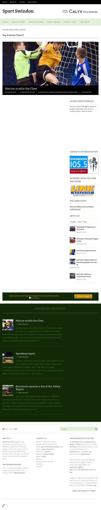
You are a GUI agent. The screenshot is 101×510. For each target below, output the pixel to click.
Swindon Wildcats (53, 22)
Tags (84, 222)
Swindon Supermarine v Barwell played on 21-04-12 (86, 262)
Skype (44, 456)
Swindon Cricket (70, 22)
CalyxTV (47, 452)
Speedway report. (25, 353)
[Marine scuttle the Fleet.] (50, 84)
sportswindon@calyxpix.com (52, 447)
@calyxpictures (78, 442)
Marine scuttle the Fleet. (21, 88)
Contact (22, 2)
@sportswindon (48, 449)
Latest (79, 222)
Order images (83, 296)
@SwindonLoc (75, 452)
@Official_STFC (75, 447)
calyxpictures (85, 454)
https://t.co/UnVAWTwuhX (79, 470)
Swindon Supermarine (70, 92)
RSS (15, 429)
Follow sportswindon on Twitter (84, 491)
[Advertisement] (85, 131)
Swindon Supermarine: (86, 250)
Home (4, 2)
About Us (13, 2)
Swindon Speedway (36, 22)
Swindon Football (17, 22)
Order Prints (32, 2)
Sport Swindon (18, 11)
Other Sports (85, 22)
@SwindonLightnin (77, 467)
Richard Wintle (48, 454)
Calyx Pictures (11, 92)
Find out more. (87, 111)
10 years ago (86, 452)
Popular (73, 222)
